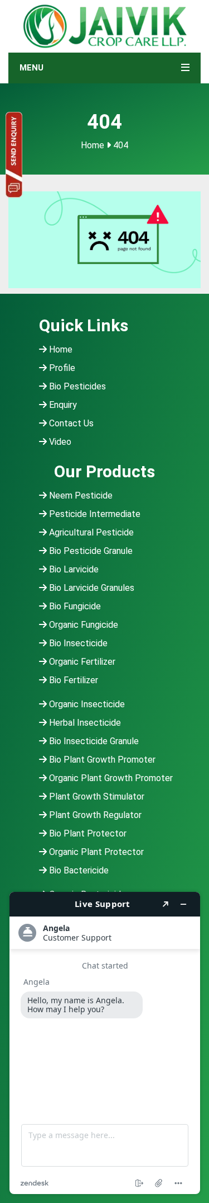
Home (92, 145)
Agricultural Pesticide (90, 532)
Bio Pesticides (76, 386)
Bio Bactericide (78, 870)
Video (59, 441)
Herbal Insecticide (84, 722)
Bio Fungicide (74, 606)
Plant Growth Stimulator (95, 796)
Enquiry (62, 405)
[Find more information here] (105, 1043)
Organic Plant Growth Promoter (110, 778)
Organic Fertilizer (81, 661)
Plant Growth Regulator (94, 815)
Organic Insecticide (86, 704)
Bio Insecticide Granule (93, 741)
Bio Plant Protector (87, 833)
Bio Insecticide (77, 643)
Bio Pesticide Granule (90, 551)
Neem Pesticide (80, 495)
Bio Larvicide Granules (90, 587)
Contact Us (70, 423)
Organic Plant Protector (95, 852)
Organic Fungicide (82, 624)
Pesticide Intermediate (93, 514)
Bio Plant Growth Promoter (101, 759)
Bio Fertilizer (72, 680)
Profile (61, 368)
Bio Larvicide (73, 569)
